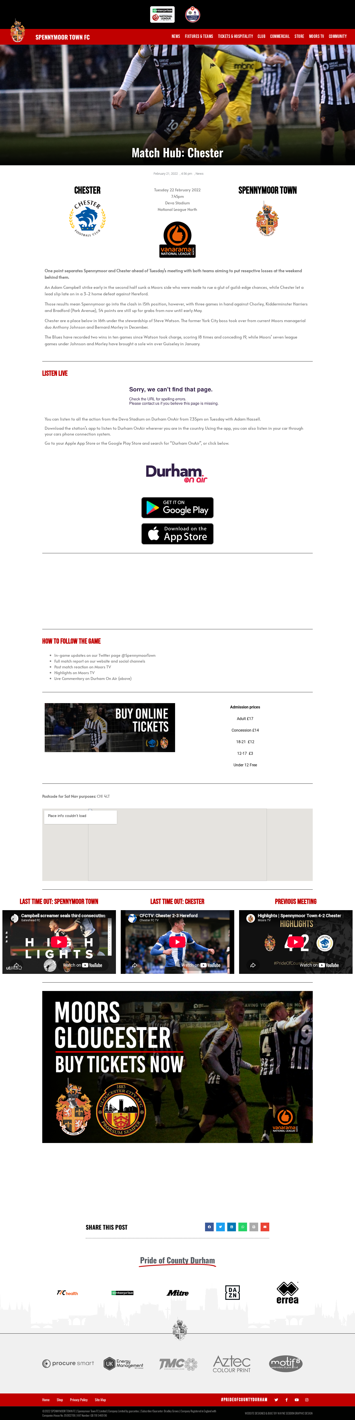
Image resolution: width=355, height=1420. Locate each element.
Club (261, 36)
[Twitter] (276, 1400)
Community (338, 36)
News (176, 36)
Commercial (280, 36)
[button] (209, 1227)
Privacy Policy (79, 1399)
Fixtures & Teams (199, 36)
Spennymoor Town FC (63, 37)
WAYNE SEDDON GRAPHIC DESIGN (294, 1413)
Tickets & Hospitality (235, 36)
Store (299, 36)
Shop (60, 1399)
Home (46, 1399)
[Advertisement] (177, 1184)
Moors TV (316, 36)
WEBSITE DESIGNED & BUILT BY (261, 1413)
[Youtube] (297, 1400)
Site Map (100, 1399)
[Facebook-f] (287, 1400)
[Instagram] (307, 1400)
